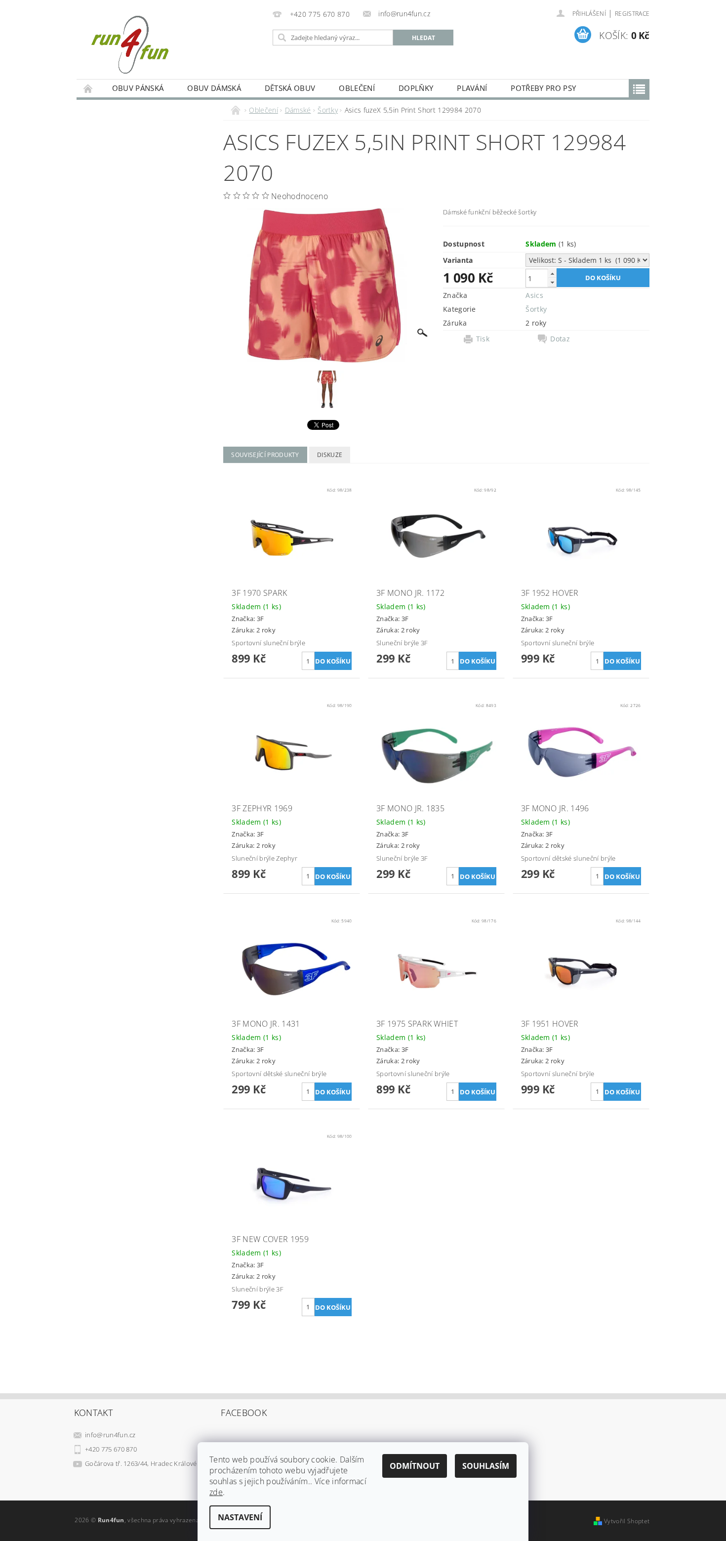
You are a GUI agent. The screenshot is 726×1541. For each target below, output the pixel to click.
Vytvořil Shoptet (626, 1521)
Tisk (482, 338)
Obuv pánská (138, 88)
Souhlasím (485, 1465)
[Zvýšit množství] (552, 273)
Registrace (632, 13)
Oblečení (357, 88)
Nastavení (240, 1517)
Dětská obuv (290, 88)
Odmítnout (415, 1465)
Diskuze (329, 455)
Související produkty (265, 455)
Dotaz (560, 338)
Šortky (536, 309)
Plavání (472, 88)
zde (216, 1492)
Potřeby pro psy (543, 88)
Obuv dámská (214, 88)
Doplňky (416, 88)
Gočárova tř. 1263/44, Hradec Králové (141, 1463)
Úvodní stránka (88, 88)
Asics (534, 295)
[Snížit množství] (552, 282)
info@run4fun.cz (110, 1434)
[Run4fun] (129, 44)
